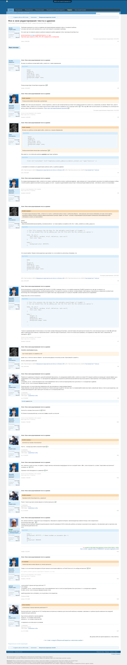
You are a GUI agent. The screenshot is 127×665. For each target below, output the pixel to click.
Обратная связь (100, 651)
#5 (118, 193)
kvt (10, 386)
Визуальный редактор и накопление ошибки (69, 640)
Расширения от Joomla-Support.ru (56, 10)
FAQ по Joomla (83, 549)
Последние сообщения (23, 12)
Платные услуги (39, 10)
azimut (11, 586)
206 (19, 392)
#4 (118, 172)
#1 (118, 41)
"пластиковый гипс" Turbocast (92, 170)
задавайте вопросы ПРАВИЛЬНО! (96, 549)
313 (19, 141)
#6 (118, 281)
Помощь (107, 651)
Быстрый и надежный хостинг (112, 549)
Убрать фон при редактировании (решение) (55, 108)
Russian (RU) (10, 651)
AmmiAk (11, 105)
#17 (118, 631)
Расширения (18, 10)
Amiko (45, 23)
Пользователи (29, 10)
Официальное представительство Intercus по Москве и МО (50, 170)
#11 (118, 455)
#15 (118, 578)
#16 (118, 599)
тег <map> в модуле (50, 640)
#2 (118, 88)
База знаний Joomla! (80, 10)
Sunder (11, 61)
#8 (118, 366)
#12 (118, 477)
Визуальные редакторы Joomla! (23, 23)
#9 (118, 398)
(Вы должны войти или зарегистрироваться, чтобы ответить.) (104, 636)
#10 (118, 422)
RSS (119, 652)
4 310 (18, 537)
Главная (112, 651)
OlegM (22, 551)
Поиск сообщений (12, 12)
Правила (69, 10)
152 (19, 67)
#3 (118, 117)
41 (19, 592)
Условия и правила (115, 654)
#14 (118, 551)
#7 (118, 341)
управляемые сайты (33, 395)
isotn (10, 134)
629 (19, 113)
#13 (118, 510)
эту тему (32, 35)
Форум (11, 10)
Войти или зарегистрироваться (62, 1)
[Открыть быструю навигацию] (117, 17)
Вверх (116, 651)
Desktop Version (18, 651)
